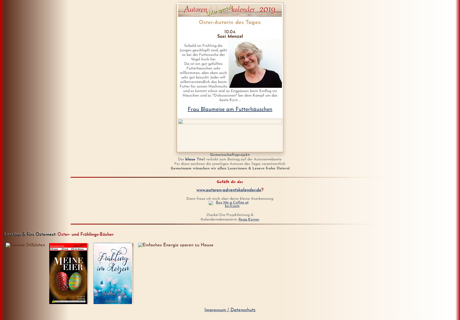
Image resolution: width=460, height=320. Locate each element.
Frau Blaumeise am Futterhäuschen (230, 109)
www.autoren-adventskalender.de (228, 190)
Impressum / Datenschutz (230, 310)
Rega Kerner (249, 219)
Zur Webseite (117, 304)
